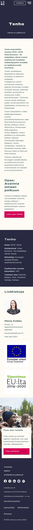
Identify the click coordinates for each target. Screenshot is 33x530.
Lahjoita (20, 3)
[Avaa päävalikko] (29, 3)
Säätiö (7, 471)
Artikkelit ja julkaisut (13, 475)
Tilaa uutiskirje (12, 451)
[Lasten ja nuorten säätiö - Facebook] (5, 482)
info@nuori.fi (9, 488)
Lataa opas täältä (14, 214)
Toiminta (8, 467)
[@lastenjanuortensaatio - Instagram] (9, 482)
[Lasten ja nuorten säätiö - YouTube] (18, 482)
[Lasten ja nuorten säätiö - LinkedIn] (14, 482)
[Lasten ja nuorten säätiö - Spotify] (23, 482)
